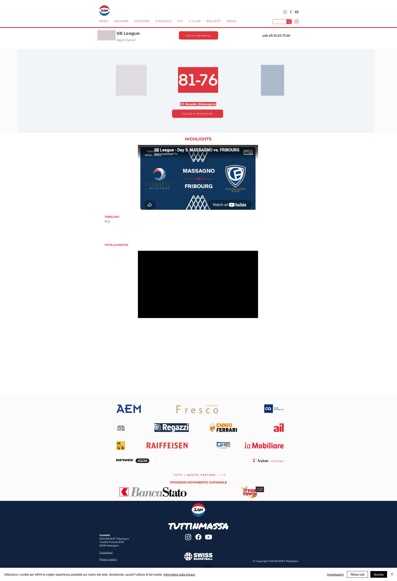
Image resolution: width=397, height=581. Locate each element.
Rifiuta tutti (357, 574)
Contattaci (106, 552)
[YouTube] (296, 12)
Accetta (379, 574)
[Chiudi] (392, 574)
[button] (121, 21)
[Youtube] (208, 537)
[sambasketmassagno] (290, 12)
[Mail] (296, 21)
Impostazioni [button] (335, 574)
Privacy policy (108, 559)
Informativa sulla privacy (179, 574)
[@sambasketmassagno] (285, 12)
